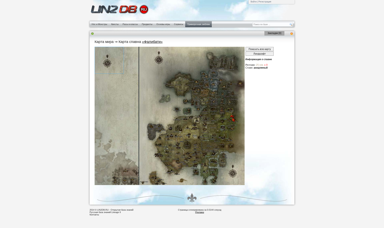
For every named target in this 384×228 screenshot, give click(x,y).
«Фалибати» (152, 42)
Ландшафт (259, 53)
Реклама (199, 212)
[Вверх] (192, 198)
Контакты (94, 214)
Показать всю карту (260, 49)
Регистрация (264, 1)
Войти (254, 1)
